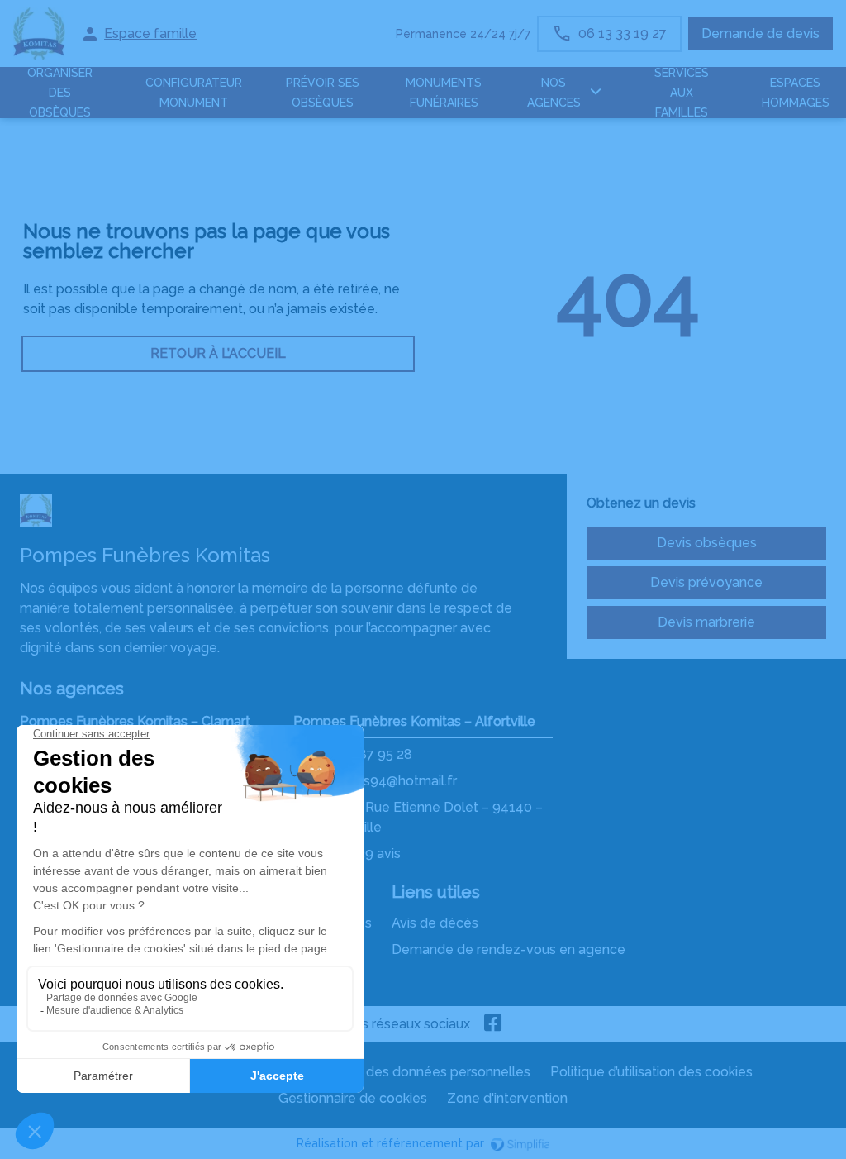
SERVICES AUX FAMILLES (681, 92)
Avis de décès (435, 923)
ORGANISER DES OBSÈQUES (60, 92)
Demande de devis (760, 33)
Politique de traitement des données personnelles (375, 1072)
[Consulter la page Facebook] (493, 1024)
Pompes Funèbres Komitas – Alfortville (414, 721)
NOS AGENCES (554, 92)
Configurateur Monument (193, 92)
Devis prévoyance (706, 582)
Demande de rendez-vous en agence (508, 949)
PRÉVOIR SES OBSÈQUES (322, 92)
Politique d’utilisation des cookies (651, 1072)
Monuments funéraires (444, 92)
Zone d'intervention (507, 1098)
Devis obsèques (707, 543)
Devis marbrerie (706, 622)
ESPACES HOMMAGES (795, 92)
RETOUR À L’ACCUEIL (218, 353)
